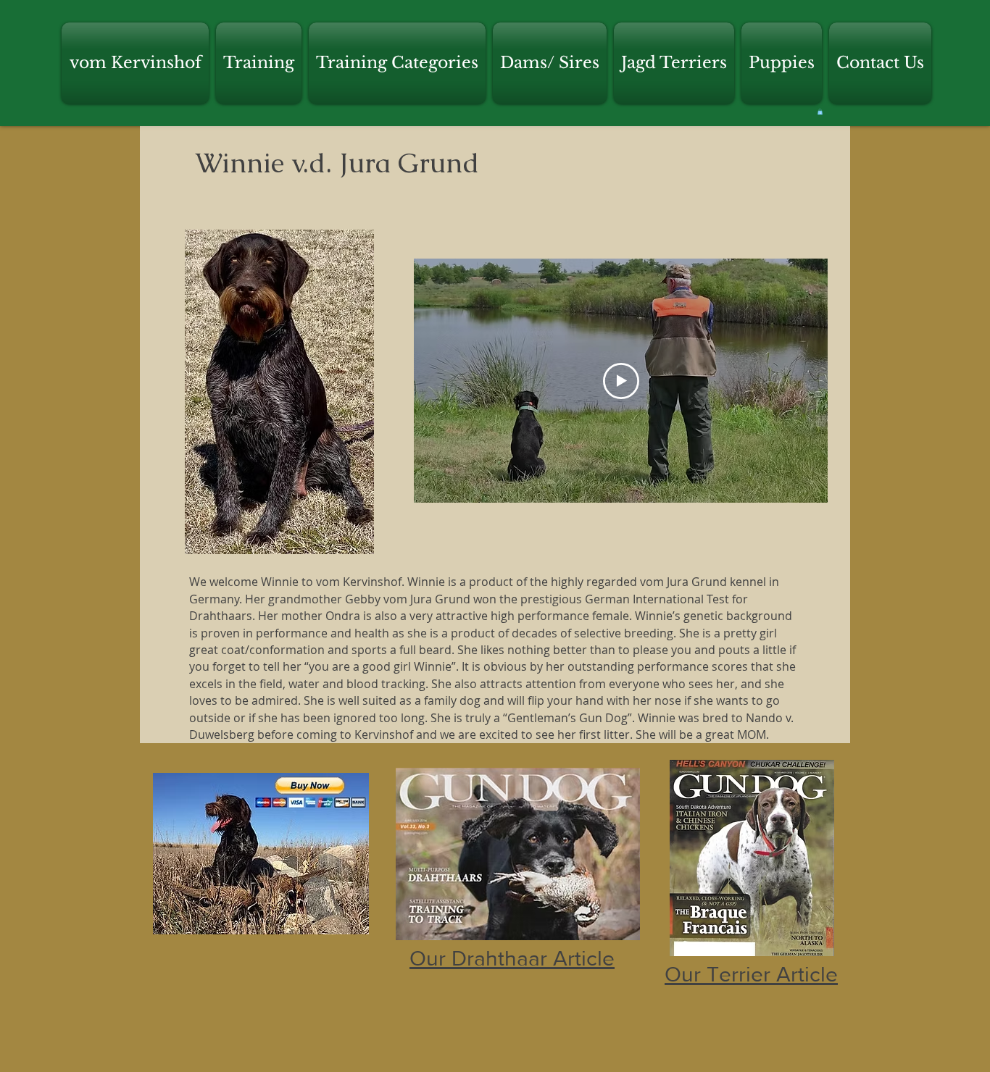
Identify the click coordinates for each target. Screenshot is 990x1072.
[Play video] (621, 381)
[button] (137, 63)
